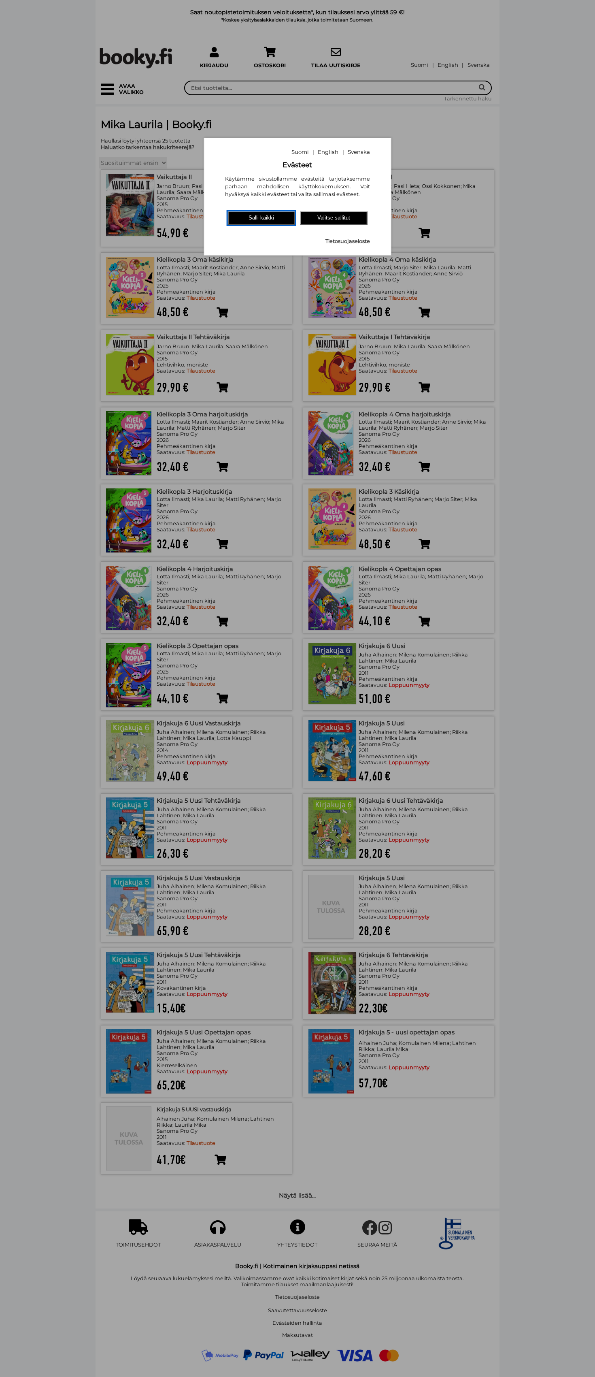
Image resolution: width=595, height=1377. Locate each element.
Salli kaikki (261, 218)
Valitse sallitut (333, 218)
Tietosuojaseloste (347, 241)
